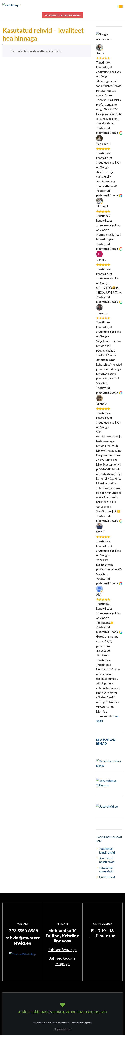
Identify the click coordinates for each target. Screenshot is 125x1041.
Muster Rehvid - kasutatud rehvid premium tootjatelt (62, 1022)
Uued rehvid (107, 877)
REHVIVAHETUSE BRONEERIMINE (62, 15)
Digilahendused (62, 1029)
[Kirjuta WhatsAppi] (22, 954)
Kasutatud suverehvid (106, 869)
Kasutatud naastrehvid (106, 860)
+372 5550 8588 (22, 930)
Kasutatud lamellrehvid (107, 850)
